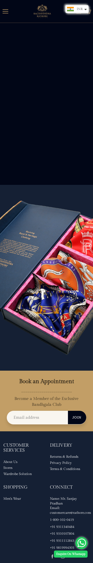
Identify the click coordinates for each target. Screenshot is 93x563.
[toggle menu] (5, 11)
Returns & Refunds (64, 457)
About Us (10, 462)
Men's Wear (12, 499)
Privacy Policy (61, 463)
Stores (7, 468)
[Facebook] (52, 556)
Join (77, 417)
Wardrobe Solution (17, 474)
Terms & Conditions (65, 469)
